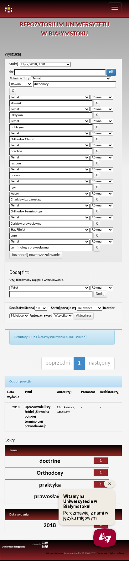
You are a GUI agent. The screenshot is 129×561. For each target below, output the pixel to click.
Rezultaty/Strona (21, 308)
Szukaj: (14, 64)
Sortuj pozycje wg (63, 308)
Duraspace (102, 553)
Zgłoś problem (117, 553)
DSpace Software (55, 553)
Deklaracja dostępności (13, 547)
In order (109, 308)
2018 (50, 526)
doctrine (49, 461)
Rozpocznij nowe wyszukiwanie (36, 255)
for (11, 72)
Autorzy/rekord (41, 316)
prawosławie (50, 497)
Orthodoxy (50, 473)
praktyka (50, 485)
